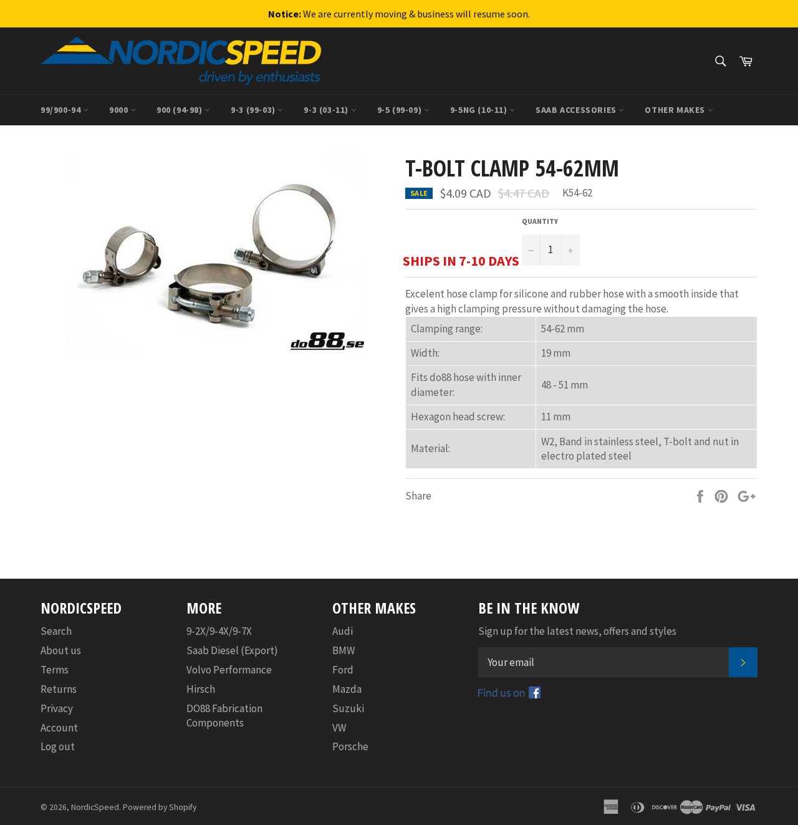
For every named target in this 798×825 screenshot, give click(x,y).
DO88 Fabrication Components (224, 716)
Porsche (350, 746)
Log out (58, 746)
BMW (343, 650)
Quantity (540, 221)
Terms (55, 670)
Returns (59, 689)
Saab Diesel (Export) (232, 650)
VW (339, 728)
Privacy (57, 708)
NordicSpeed (95, 807)
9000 (119, 109)
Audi (342, 631)
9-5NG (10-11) (479, 109)
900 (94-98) (180, 109)
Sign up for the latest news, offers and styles (577, 631)
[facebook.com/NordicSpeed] (509, 695)
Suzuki (348, 708)
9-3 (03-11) (327, 109)
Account (59, 728)
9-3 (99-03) (254, 109)
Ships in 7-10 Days (461, 260)
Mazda (347, 689)
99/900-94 (62, 109)
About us (61, 650)
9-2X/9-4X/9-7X (219, 631)
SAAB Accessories (577, 109)
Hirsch (200, 689)
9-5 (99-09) (400, 109)
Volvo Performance (229, 670)
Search (56, 631)
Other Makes (676, 109)
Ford (342, 670)
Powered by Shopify (159, 807)
